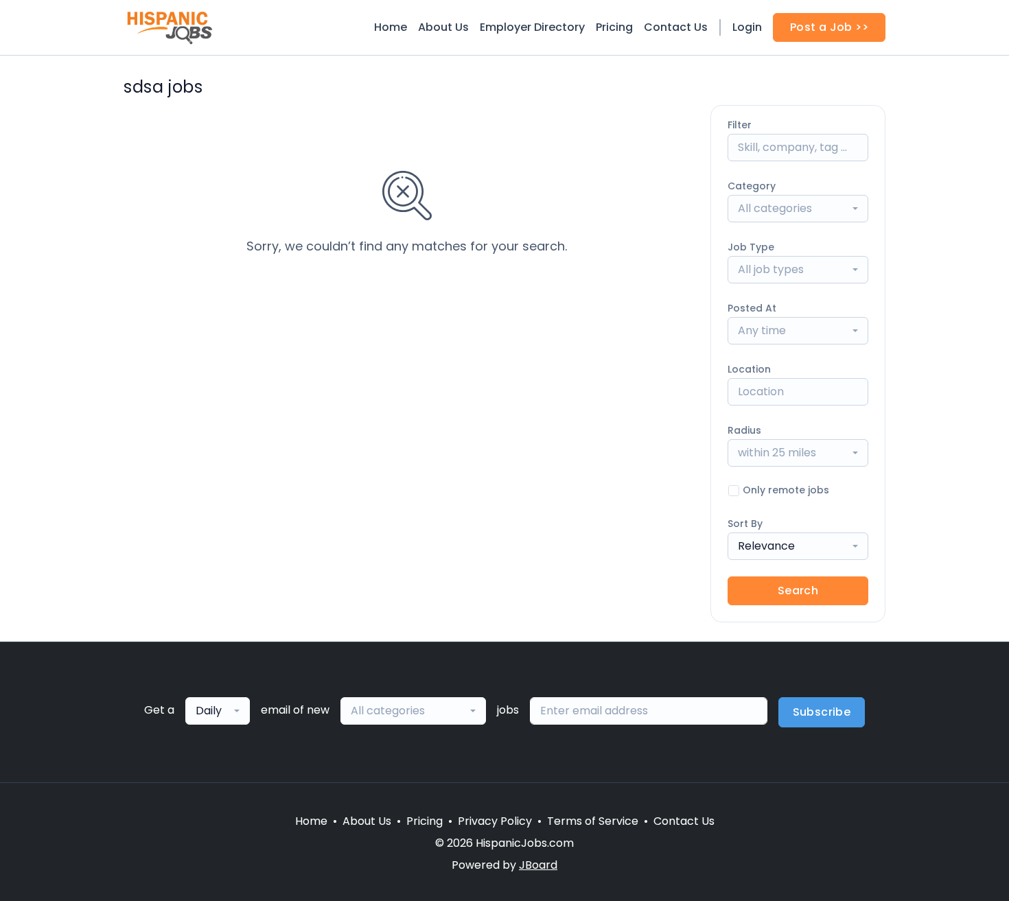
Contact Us (676, 27)
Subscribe (822, 712)
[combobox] (798, 208)
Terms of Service (592, 821)
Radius (744, 430)
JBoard (538, 865)
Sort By (745, 523)
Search (798, 590)
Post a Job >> (829, 27)
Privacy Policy (495, 821)
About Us (443, 27)
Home (390, 27)
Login (747, 27)
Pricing (614, 27)
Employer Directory (532, 27)
